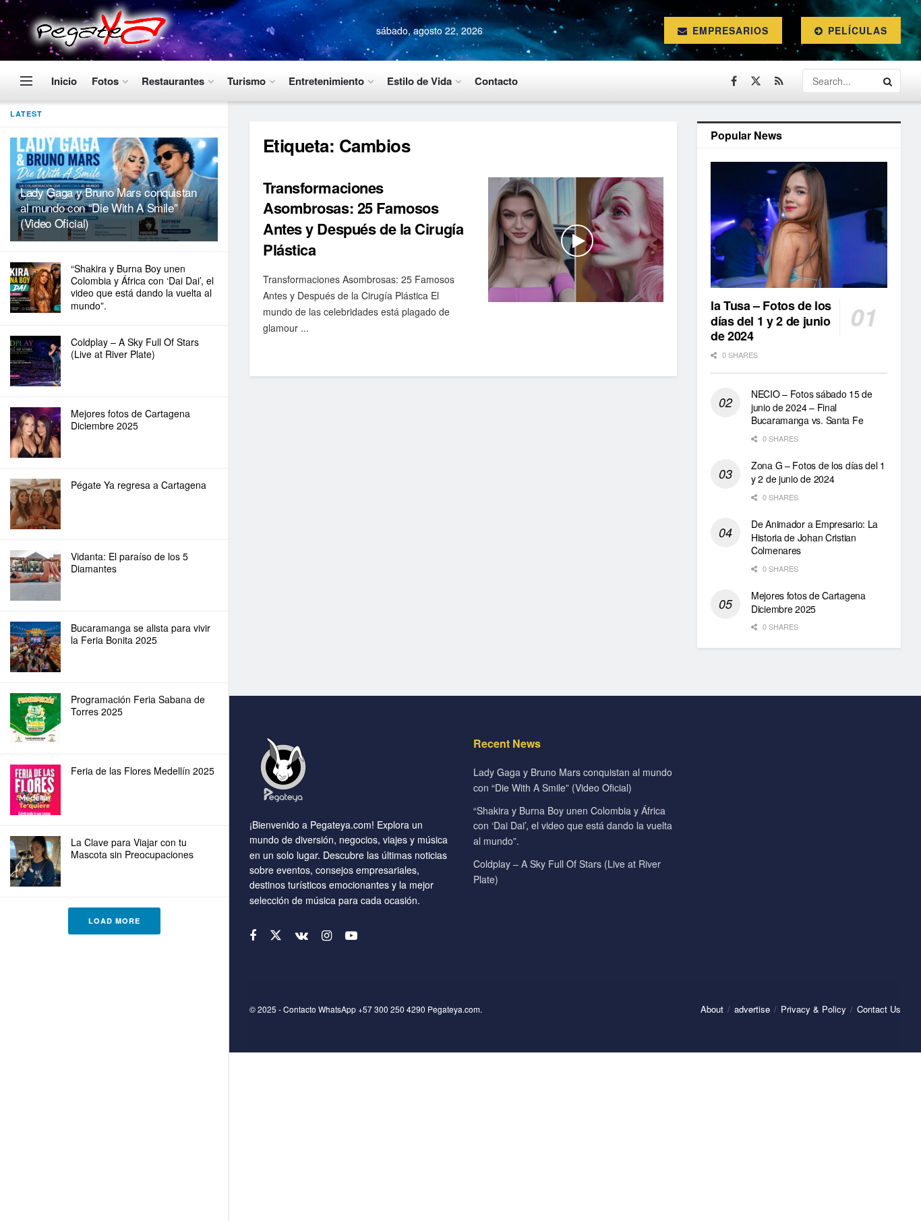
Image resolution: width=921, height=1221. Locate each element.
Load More (114, 921)
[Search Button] (889, 81)
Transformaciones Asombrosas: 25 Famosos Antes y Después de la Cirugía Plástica (363, 218)
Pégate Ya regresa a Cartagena (138, 485)
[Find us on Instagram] (327, 935)
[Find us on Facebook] (734, 81)
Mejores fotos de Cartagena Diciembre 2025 (130, 419)
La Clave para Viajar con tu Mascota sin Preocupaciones (132, 848)
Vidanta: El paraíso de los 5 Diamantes (129, 562)
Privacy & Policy (813, 1009)
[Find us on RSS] (779, 81)
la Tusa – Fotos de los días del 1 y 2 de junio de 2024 (771, 321)
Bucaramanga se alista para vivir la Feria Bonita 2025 (140, 634)
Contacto (496, 80)
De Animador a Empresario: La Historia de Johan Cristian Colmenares (814, 537)
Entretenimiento (326, 80)
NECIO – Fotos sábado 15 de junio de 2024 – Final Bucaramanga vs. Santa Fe (811, 407)
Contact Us (879, 1009)
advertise (752, 1009)
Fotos (105, 80)
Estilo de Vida (419, 80)
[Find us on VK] (301, 935)
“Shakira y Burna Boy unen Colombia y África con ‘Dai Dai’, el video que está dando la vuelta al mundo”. (142, 287)
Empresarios (729, 30)
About (712, 1009)
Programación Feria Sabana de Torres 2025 (138, 705)
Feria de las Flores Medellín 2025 (142, 770)
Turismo (246, 80)
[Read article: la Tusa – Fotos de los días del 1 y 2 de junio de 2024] (799, 225)
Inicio (64, 80)
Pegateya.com (453, 1009)
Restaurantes (173, 80)
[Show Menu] (26, 81)
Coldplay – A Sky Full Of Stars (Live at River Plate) (135, 348)
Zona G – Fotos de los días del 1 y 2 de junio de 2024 (818, 471)
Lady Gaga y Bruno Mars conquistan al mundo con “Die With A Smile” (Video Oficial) (108, 207)
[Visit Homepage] (98, 30)
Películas (856, 30)
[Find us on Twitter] (755, 81)
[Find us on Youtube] (351, 935)
